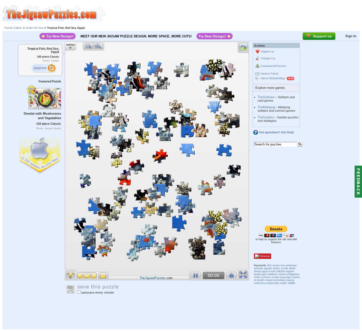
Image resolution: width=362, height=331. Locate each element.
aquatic (268, 268)
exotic (272, 271)
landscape (260, 274)
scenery (266, 277)
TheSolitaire (266, 97)
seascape (285, 277)
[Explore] (43, 68)
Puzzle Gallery (13, 27)
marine (282, 274)
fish (269, 265)
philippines (293, 274)
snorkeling (278, 280)
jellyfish (281, 271)
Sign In (350, 36)
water (283, 283)
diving (257, 271)
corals (284, 268)
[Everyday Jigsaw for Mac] (40, 154)
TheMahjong (266, 107)
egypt (265, 271)
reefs (257, 277)
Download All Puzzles (273, 65)
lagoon (290, 271)
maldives (272, 274)
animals (258, 268)
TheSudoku (266, 117)
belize (276, 268)
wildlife (291, 283)
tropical (289, 280)
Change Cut (268, 58)
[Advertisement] (234, 13)
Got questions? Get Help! (276, 132)
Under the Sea (34, 27)
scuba (275, 277)
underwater (273, 283)
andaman (291, 265)
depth (292, 268)
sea (282, 265)
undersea (259, 283)
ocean (276, 265)
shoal (268, 280)
